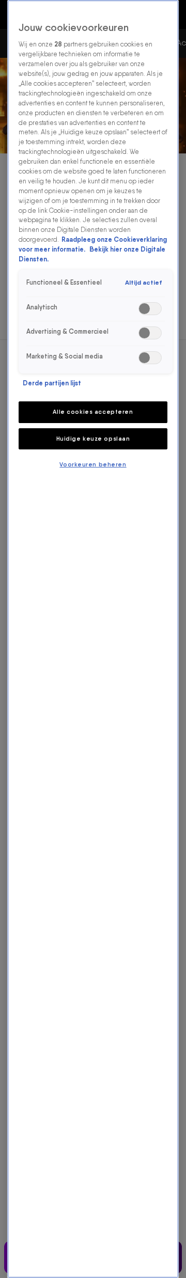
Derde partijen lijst (52, 383)
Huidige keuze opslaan (93, 438)
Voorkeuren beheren (92, 464)
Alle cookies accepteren (93, 411)
